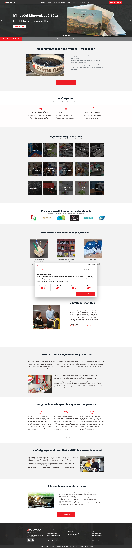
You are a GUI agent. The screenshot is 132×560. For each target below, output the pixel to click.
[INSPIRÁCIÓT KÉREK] (66, 108)
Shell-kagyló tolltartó (39, 259)
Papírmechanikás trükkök (52, 541)
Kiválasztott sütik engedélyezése (66, 293)
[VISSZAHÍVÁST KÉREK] (40, 108)
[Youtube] (32, 540)
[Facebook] (29, 540)
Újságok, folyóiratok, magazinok (53, 535)
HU (88, 2)
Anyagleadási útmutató (97, 535)
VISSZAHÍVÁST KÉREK (40, 112)
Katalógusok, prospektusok (52, 533)
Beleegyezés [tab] (45, 269)
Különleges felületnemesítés (52, 537)
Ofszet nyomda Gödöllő (80, 546)
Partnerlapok (90, 546)
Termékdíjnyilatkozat (96, 539)
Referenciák (75, 2)
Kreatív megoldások (59, 2)
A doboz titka (92, 259)
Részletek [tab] (66, 269)
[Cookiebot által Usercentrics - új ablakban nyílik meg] (89, 265)
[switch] (58, 288)
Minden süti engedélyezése (85, 293)
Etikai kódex (94, 537)
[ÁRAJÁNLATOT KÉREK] (92, 108)
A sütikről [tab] (86, 269)
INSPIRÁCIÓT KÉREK (66, 112)
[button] (1, 20)
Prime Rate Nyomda (31, 532)
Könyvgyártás (49, 532)
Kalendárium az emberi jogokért (66, 259)
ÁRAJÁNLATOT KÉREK (92, 112)
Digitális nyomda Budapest (68, 546)
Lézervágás (49, 539)
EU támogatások (95, 541)
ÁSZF (93, 532)
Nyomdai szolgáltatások (45, 2)
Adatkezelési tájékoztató (97, 533)
